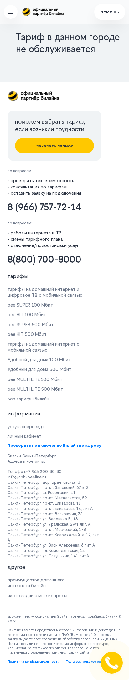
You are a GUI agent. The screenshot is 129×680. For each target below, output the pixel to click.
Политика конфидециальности (34, 662)
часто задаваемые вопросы (37, 595)
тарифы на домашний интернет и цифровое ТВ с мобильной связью (45, 292)
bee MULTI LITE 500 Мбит (35, 389)
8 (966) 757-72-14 (44, 207)
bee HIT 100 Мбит (27, 314)
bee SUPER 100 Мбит (30, 304)
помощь (110, 11)
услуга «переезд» (26, 426)
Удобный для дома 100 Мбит (39, 359)
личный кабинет (24, 436)
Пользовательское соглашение (91, 662)
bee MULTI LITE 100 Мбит (35, 379)
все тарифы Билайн (28, 398)
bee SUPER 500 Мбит (31, 324)
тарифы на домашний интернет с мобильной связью (43, 347)
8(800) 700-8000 (44, 259)
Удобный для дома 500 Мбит (39, 369)
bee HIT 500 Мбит (27, 334)
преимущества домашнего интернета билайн (36, 582)
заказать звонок (54, 145)
